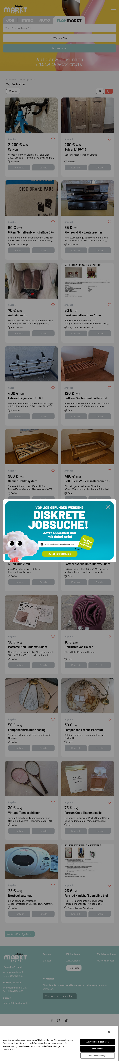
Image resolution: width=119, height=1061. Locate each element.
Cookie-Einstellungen (97, 1055)
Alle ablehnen (98, 1048)
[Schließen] (109, 1032)
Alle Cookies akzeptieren (97, 1042)
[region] (59, 1043)
